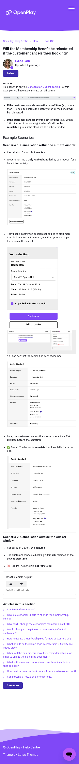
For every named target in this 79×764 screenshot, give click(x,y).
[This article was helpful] (11, 584)
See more (13, 685)
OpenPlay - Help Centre (15, 41)
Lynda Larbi (23, 61)
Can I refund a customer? (21, 609)
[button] (71, 8)
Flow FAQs (48, 41)
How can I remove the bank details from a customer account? (41, 671)
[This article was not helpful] (21, 584)
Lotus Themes (28, 755)
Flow (35, 41)
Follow (11, 73)
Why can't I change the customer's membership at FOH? (38, 624)
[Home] (20, 12)
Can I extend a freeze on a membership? (29, 676)
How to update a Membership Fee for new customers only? (39, 638)
